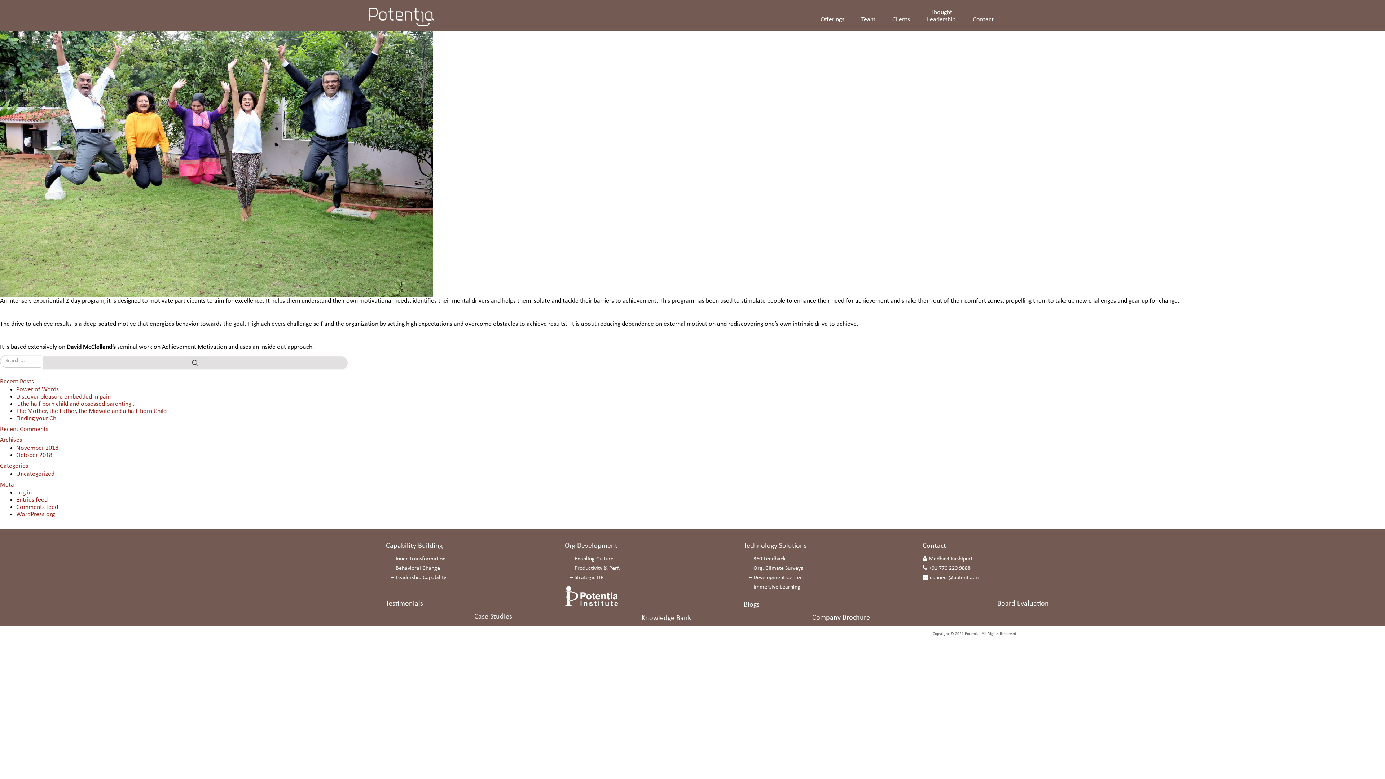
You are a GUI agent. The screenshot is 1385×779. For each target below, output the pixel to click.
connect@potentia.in (954, 578)
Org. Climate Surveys (778, 568)
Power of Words (37, 389)
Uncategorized (35, 474)
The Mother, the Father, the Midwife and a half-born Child (91, 411)
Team (868, 19)
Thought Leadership (941, 16)
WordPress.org (35, 514)
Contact (983, 19)
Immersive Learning (776, 587)
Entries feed (32, 500)
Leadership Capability (421, 578)
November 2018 (37, 448)
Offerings (832, 19)
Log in (24, 492)
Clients (901, 19)
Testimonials (404, 603)
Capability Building (414, 546)
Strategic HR (589, 578)
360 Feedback (769, 559)
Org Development (591, 546)
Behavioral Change (418, 568)
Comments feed (37, 507)
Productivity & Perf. (597, 568)
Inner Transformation (420, 559)
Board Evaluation (1023, 603)
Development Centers (778, 578)
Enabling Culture (594, 559)
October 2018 (34, 455)
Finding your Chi (37, 418)
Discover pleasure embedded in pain (63, 396)
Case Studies (493, 616)
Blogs (752, 604)
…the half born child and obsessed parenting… (76, 404)
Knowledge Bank (666, 618)
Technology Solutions (775, 546)
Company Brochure (841, 617)
